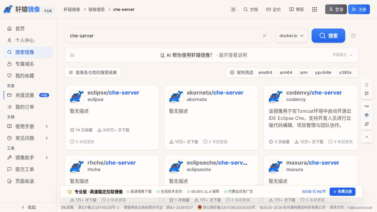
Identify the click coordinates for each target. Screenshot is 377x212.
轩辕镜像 (72, 9)
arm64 (286, 72)
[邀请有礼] (367, 115)
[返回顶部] (367, 137)
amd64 (265, 72)
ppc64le (323, 72)
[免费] (367, 106)
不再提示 (340, 55)
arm (303, 72)
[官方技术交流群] (367, 84)
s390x (345, 72)
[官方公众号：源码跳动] (367, 93)
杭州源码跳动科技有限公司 (304, 207)
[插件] (367, 124)
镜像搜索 (96, 9)
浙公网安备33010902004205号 (229, 207)
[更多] (314, 9)
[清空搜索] (264, 36)
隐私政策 (66, 207)
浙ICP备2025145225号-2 (98, 207)
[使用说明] (353, 35)
